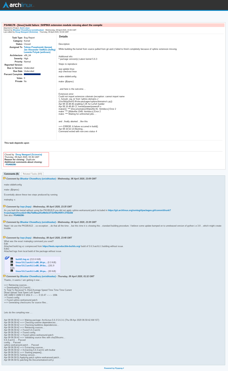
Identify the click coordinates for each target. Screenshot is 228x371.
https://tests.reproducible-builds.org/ (61, 246)
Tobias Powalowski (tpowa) (38, 47)
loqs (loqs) (25, 206)
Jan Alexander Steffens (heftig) (39, 49)
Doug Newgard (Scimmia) (26, 32)
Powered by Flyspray (113, 368)
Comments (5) (11, 174)
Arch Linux (18, 5)
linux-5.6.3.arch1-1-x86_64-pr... (30, 262)
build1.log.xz (21, 259)
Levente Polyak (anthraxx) (37, 52)
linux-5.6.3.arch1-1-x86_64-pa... (30, 271)
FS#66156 (11, 164)
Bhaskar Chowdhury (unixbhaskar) (28, 30)
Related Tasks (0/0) (32, 174)
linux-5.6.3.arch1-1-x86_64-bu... (30, 265)
